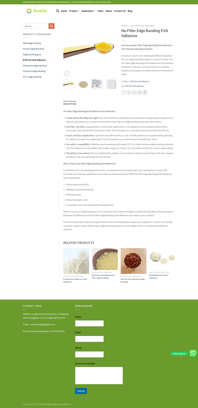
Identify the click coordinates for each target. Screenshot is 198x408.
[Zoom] (67, 73)
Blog (130, 10)
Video (100, 10)
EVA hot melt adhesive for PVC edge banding (103, 276)
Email (78, 332)
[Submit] (51, 26)
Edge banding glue (32, 54)
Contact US (120, 10)
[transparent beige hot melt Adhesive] (76, 261)
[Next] (112, 50)
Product (73, 10)
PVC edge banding (32, 76)
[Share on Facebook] (124, 92)
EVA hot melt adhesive (34, 59)
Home (64, 10)
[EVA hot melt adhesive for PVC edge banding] (105, 259)
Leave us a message (85, 363)
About (109, 10)
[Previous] (68, 50)
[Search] (57, 11)
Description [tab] (69, 104)
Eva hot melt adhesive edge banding (133, 280)
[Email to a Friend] (134, 92)
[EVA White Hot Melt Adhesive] (162, 259)
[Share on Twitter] (129, 92)
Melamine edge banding (35, 65)
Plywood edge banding (34, 71)
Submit (81, 390)
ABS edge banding (32, 43)
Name (78, 316)
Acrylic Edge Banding (33, 48)
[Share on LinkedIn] (144, 92)
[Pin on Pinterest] (139, 92)
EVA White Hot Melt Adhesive (158, 276)
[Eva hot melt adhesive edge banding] (133, 261)
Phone (78, 347)
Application (87, 10)
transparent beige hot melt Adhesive (75, 280)
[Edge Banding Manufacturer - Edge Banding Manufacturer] (37, 11)
